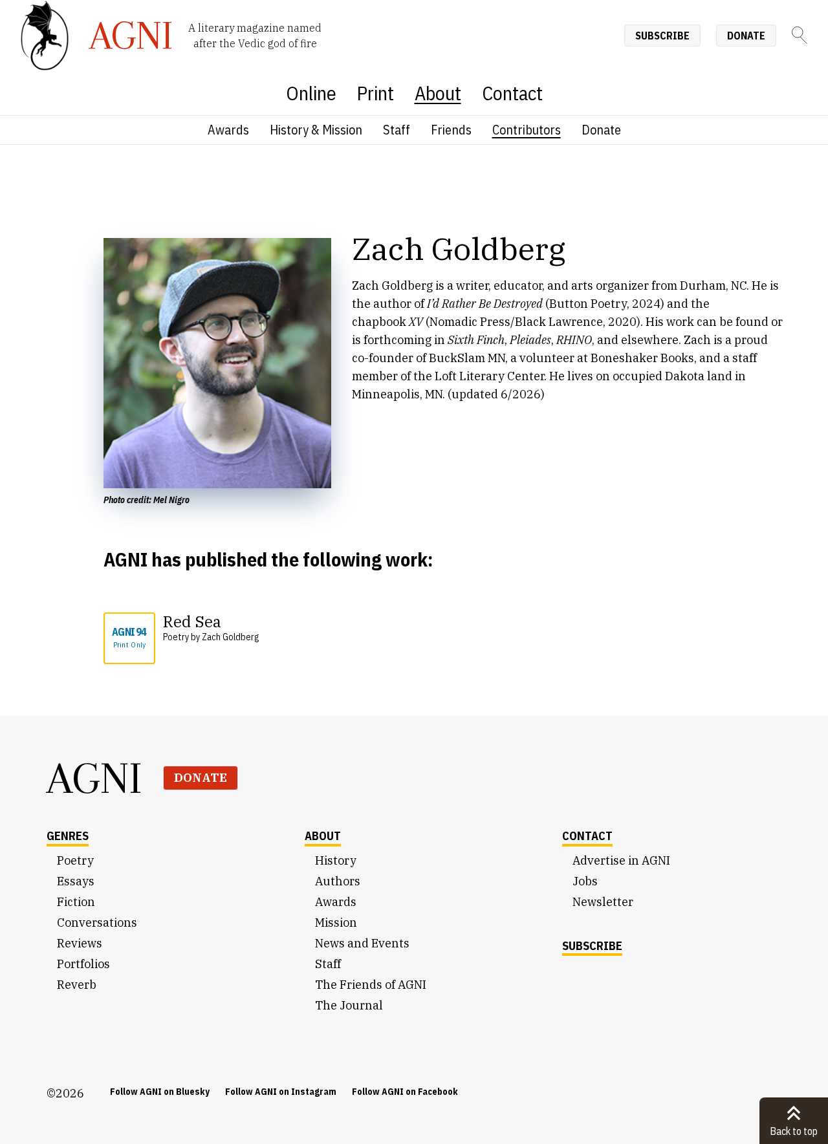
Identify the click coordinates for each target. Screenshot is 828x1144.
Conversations (97, 922)
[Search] (799, 35)
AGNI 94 (129, 637)
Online (311, 92)
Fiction (76, 901)
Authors (337, 881)
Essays (75, 881)
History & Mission (316, 129)
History (335, 860)
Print (375, 92)
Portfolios (83, 963)
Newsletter (602, 901)
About (438, 92)
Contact (512, 92)
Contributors (526, 129)
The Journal (349, 1005)
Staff (396, 129)
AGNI (94, 778)
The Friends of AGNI (370, 984)
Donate (746, 35)
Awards (228, 129)
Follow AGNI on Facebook (405, 1091)
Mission (336, 922)
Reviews (79, 943)
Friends (451, 129)
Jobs (585, 881)
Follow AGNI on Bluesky (160, 1091)
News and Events (362, 943)
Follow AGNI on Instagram (280, 1091)
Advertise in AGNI (621, 860)
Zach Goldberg (230, 637)
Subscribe (662, 35)
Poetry (75, 860)
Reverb (76, 984)
